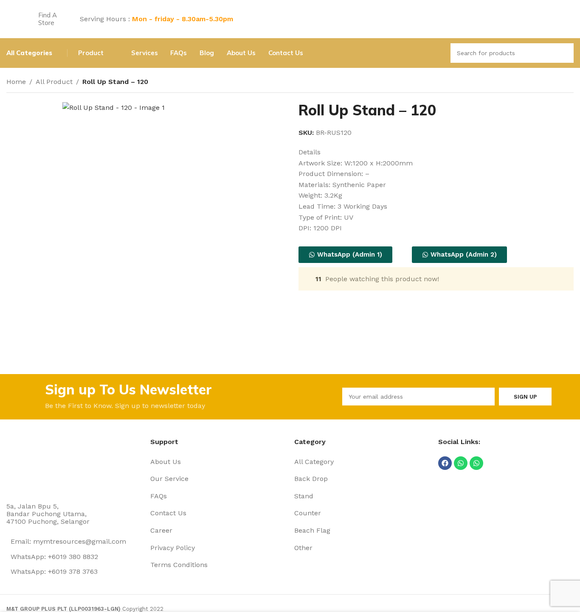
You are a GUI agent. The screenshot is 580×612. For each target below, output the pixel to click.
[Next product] (568, 83)
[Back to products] (558, 83)
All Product (54, 82)
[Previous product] (548, 83)
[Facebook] (445, 463)
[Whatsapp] (460, 463)
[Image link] (38, 464)
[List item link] (218, 461)
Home (16, 82)
